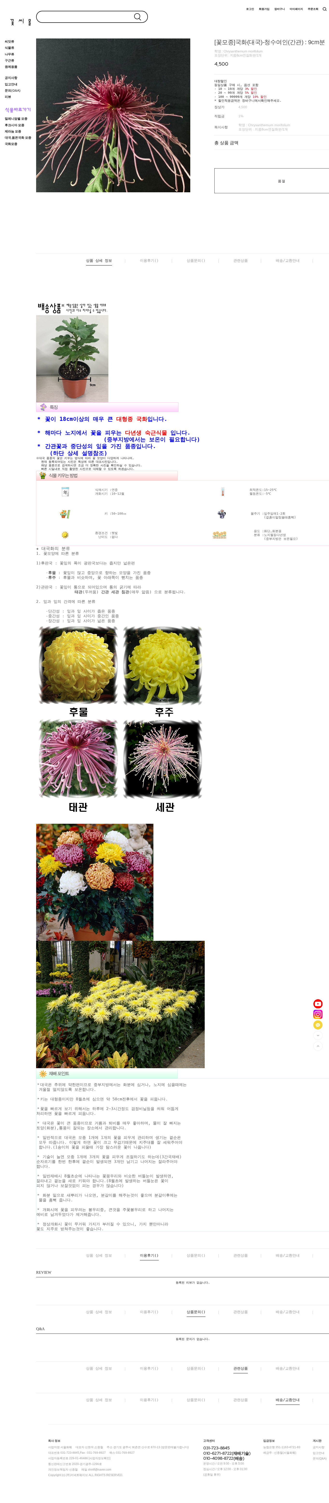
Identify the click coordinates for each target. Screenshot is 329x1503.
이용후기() (149, 260)
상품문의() (196, 260)
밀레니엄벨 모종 (16, 119)
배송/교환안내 (288, 260)
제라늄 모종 (13, 131)
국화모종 (11, 144)
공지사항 (11, 78)
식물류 (9, 48)
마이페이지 (296, 9)
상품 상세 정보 (99, 260)
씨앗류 (9, 41)
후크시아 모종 (14, 125)
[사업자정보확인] (99, 1458)
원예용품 (11, 67)
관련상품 (240, 260)
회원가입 (264, 9)
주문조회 (313, 9)
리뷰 (8, 97)
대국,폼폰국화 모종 (18, 138)
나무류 (9, 54)
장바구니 (279, 9)
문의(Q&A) (12, 90)
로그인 (250, 9)
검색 (325, 9)
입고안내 (11, 84)
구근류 (9, 60)
